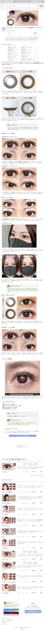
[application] (22, 378)
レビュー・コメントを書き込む (22, 435)
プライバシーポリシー (5, 624)
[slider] (21, 394)
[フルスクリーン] (38, 394)
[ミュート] (36, 394)
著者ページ (11, 614)
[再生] (6, 394)
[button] (22, 378)
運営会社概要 (4, 622)
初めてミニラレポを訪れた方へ (7, 619)
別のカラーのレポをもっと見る (36, 475)
